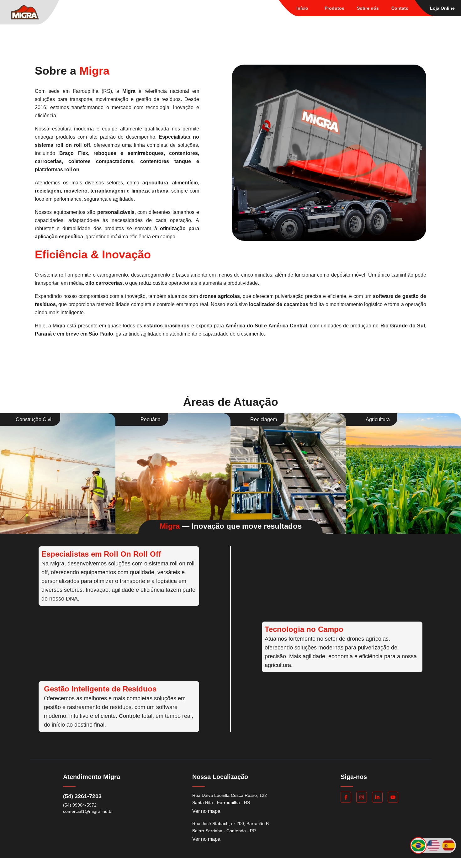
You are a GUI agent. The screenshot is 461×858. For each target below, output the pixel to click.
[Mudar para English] (433, 845)
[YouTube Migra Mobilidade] (393, 797)
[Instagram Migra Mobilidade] (361, 797)
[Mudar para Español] (448, 845)
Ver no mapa (206, 811)
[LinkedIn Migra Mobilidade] (377, 797)
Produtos (334, 8)
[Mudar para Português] (418, 845)
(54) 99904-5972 (80, 805)
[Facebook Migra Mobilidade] (346, 797)
